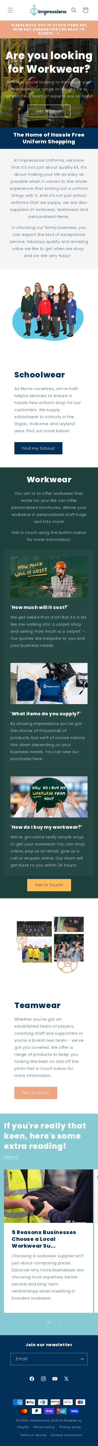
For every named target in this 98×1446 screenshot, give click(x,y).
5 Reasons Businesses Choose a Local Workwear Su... (44, 1239)
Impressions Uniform (46, 1420)
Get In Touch (35, 1092)
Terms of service (33, 1435)
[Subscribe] (81, 1359)
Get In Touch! (49, 885)
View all (11, 1157)
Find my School (38, 448)
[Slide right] (60, 1322)
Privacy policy (70, 1427)
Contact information (66, 1435)
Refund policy (44, 1427)
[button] (10, 10)
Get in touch (49, 111)
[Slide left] (37, 1322)
